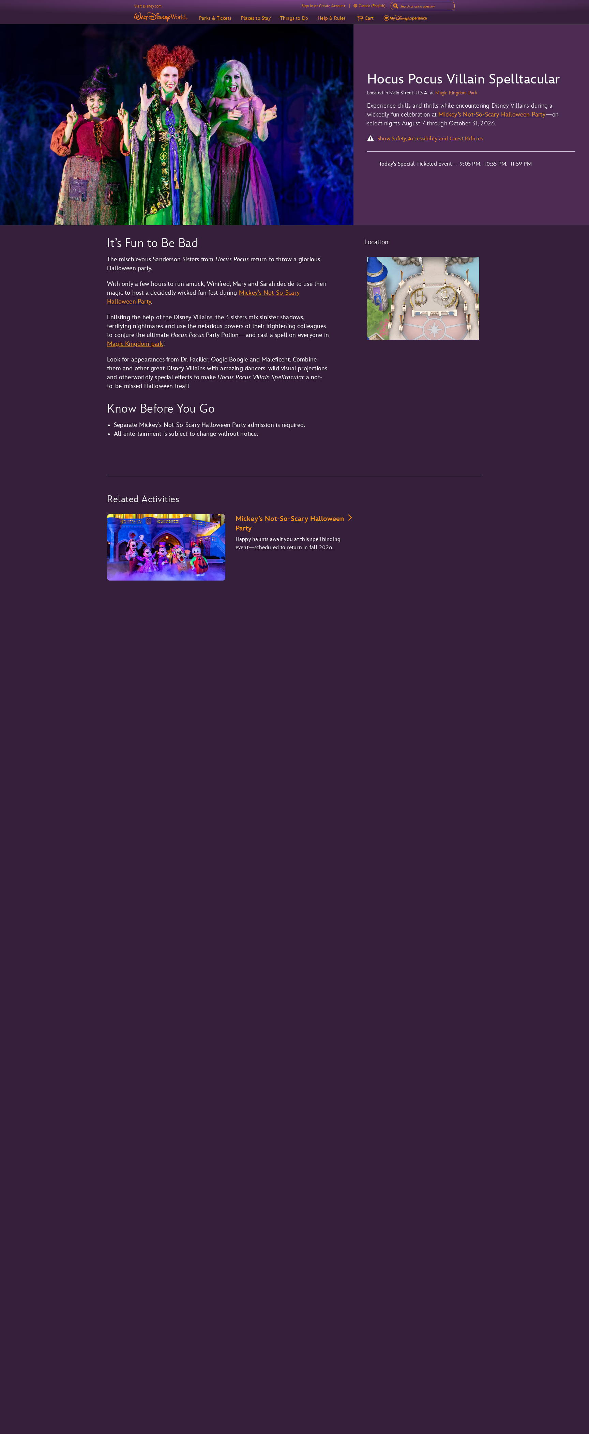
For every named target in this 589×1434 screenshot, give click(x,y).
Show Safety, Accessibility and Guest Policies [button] (430, 139)
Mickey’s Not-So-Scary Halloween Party (491, 114)
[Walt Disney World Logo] (160, 17)
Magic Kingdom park (135, 344)
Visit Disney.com (148, 6)
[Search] (395, 6)
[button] (364, 18)
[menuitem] (355, 5)
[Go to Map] (423, 298)
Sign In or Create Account (323, 6)
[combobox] (423, 6)
